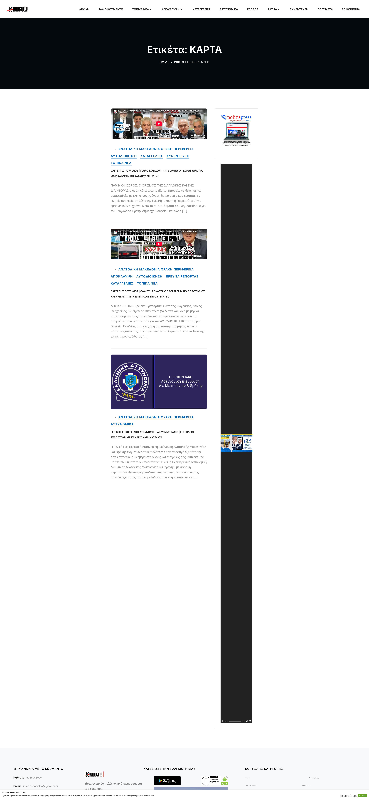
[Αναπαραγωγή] (223, 721)
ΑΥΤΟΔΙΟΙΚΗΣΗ (124, 156)
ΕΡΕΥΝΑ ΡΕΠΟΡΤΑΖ (182, 276)
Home (164, 62)
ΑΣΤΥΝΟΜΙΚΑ (122, 424)
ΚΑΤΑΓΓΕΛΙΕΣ (151, 156)
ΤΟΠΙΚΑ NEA (121, 163)
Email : (17, 786)
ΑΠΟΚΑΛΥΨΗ (122, 276)
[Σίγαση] (247, 721)
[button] (236, 443)
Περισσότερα (349, 796)
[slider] (235, 721)
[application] (236, 443)
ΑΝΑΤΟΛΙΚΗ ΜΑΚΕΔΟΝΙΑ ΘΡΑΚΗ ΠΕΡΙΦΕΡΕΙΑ (156, 149)
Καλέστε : (19, 777)
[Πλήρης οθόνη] (250, 721)
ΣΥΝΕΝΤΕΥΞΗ (178, 156)
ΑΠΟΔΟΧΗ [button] (362, 795)
